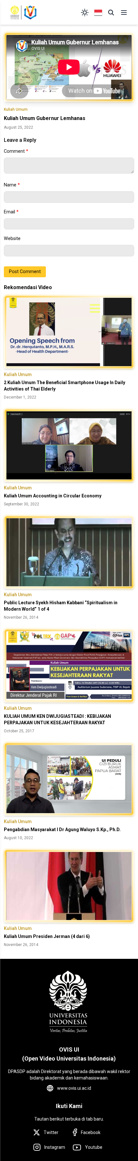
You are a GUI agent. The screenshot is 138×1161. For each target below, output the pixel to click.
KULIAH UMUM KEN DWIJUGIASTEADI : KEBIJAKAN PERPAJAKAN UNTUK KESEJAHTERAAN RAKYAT (57, 719)
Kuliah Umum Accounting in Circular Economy (52, 495)
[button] (111, 12)
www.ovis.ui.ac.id (74, 1088)
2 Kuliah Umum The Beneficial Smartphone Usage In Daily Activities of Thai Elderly (64, 385)
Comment (16, 151)
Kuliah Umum (16, 109)
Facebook (90, 1132)
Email (11, 212)
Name (12, 185)
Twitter (51, 1132)
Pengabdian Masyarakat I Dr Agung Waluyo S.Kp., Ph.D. (62, 829)
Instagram (54, 1147)
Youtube (93, 1147)
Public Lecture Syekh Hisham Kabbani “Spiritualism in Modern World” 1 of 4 (60, 606)
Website (12, 238)
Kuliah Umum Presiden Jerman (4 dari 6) (47, 936)
